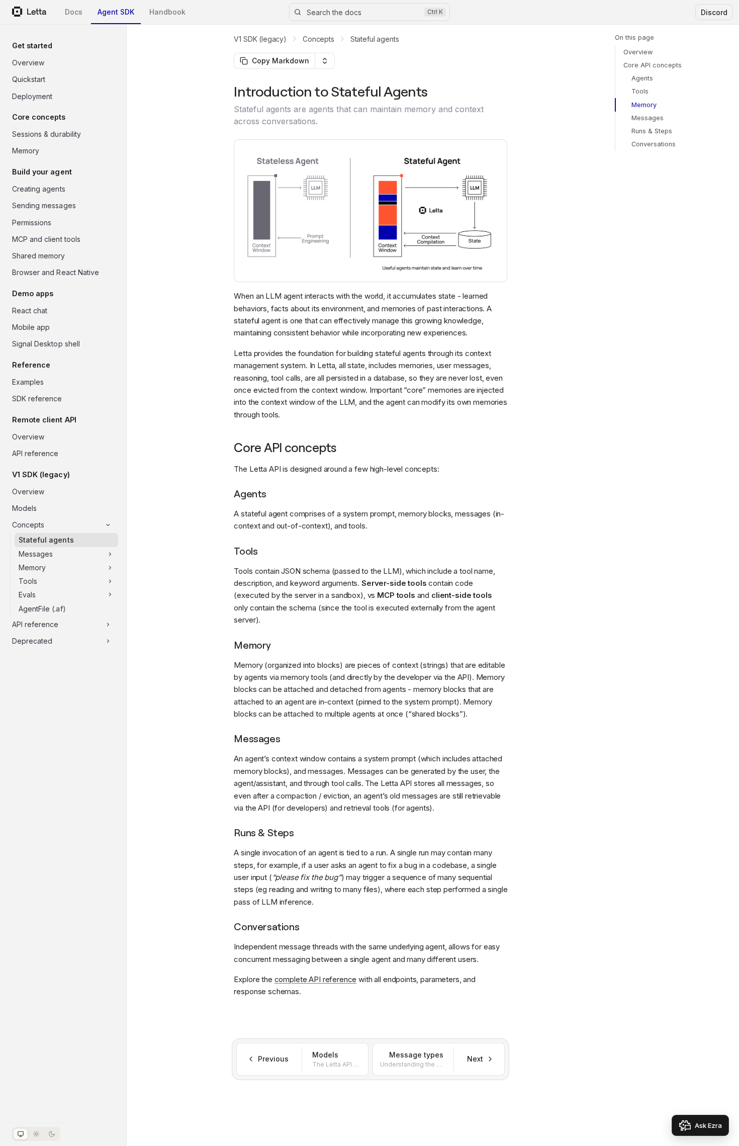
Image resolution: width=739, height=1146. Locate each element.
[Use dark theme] (51, 1134)
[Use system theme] (20, 1134)
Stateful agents (374, 39)
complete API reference (315, 979)
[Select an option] (325, 61)
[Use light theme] (36, 1134)
